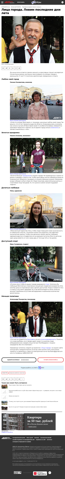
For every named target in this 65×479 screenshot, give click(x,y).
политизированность (48, 339)
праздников (27, 175)
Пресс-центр (29, 437)
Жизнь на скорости (14, 396)
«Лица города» (46, 348)
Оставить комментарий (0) (51, 359)
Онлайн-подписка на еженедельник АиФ (24, 439)
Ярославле (31, 339)
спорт (47, 284)
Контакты (49, 439)
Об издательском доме (19, 437)
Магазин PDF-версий (45, 437)
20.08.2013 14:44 (6, 7)
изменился (55, 127)
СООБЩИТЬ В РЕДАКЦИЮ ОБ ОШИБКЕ (22, 441)
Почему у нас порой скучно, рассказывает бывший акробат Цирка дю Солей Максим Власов (33, 401)
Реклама (36, 437)
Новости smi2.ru (7, 432)
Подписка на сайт (41, 439)
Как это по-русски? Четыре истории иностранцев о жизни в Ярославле (28, 407)
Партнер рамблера (27, 472)
